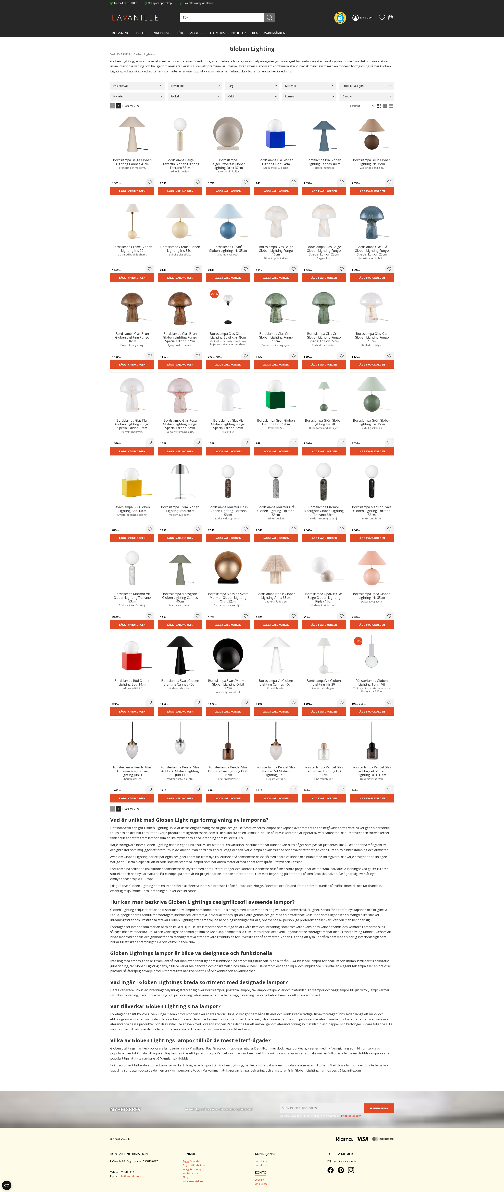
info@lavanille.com (130, 1176)
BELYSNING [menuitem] (120, 33)
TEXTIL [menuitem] (141, 33)
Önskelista (261, 1184)
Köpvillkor (260, 1165)
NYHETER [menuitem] (238, 33)
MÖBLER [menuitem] (195, 33)
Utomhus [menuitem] (217, 33)
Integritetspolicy (192, 1169)
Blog (185, 1177)
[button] (382, 18)
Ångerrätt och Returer (195, 1165)
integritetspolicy (351, 1115)
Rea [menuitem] (255, 33)
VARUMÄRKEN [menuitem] (274, 33)
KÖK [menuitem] (180, 33)
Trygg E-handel (191, 1161)
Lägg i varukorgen (132, 191)
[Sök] (269, 17)
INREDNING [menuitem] (161, 33)
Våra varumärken (193, 1181)
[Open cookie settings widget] (6, 1185)
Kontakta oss (190, 1173)
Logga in (260, 1179)
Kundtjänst (261, 1161)
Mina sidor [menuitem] (366, 17)
